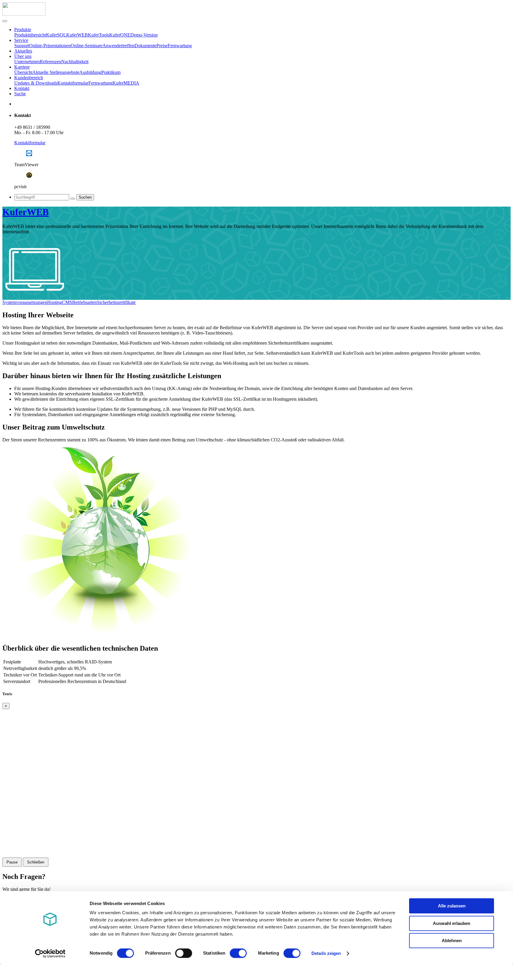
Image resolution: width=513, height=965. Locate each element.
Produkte (22, 29)
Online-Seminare (86, 45)
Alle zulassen (452, 905)
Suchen (85, 197)
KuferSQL (56, 34)
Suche (20, 93)
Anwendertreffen (118, 45)
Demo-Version (144, 34)
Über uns (22, 56)
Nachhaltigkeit (74, 61)
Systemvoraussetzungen (24, 302)
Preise (162, 45)
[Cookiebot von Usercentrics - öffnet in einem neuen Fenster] (50, 953)
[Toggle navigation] (4, 21)
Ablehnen (452, 940)
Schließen (35, 862)
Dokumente (145, 45)
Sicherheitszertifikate (116, 302)
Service (21, 40)
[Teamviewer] (29, 154)
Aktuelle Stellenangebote (55, 72)
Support (21, 45)
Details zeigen (326, 953)
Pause (12, 862)
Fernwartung (180, 45)
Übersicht (23, 72)
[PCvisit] (29, 176)
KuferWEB (77, 34)
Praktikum (111, 72)
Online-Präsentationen (50, 45)
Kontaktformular (72, 82)
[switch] (183, 953)
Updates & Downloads (35, 82)
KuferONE (119, 34)
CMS (67, 302)
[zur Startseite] (23, 14)
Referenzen (50, 61)
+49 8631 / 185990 (32, 127)
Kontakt (21, 88)
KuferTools (98, 34)
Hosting (54, 302)
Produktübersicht (30, 34)
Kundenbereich (28, 77)
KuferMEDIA (126, 82)
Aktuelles (23, 50)
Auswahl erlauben (451, 923)
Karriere (22, 66)
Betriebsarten (84, 302)
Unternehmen (27, 61)
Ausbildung (90, 72)
